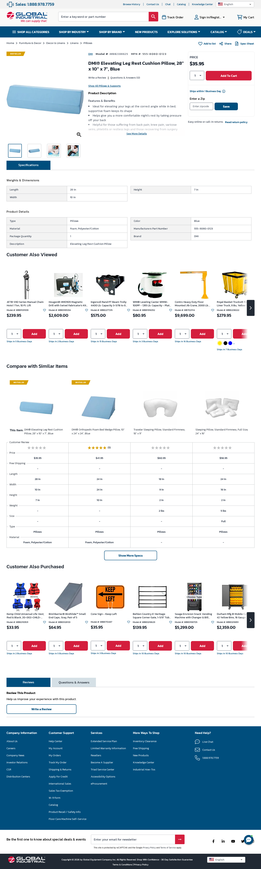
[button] (235, 4)
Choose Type (194, 597)
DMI (90, 54)
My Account (55, 748)
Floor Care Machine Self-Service (67, 819)
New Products (141, 755)
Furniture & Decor (30, 43)
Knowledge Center (202, 4)
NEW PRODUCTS (146, 32)
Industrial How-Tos (144, 770)
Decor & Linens (55, 43)
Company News (15, 755)
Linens (74, 43)
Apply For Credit (58, 777)
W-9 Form (54, 798)
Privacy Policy (149, 847)
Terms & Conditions (123, 864)
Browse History (131, 4)
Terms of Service (168, 847)
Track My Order (57, 762)
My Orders (55, 755)
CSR (8, 770)
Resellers (96, 755)
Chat (168, 4)
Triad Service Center (102, 770)
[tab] (28, 165)
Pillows (87, 43)
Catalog (181, 4)
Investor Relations (17, 762)
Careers (10, 748)
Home (10, 43)
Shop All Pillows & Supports (104, 86)
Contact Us (153, 4)
